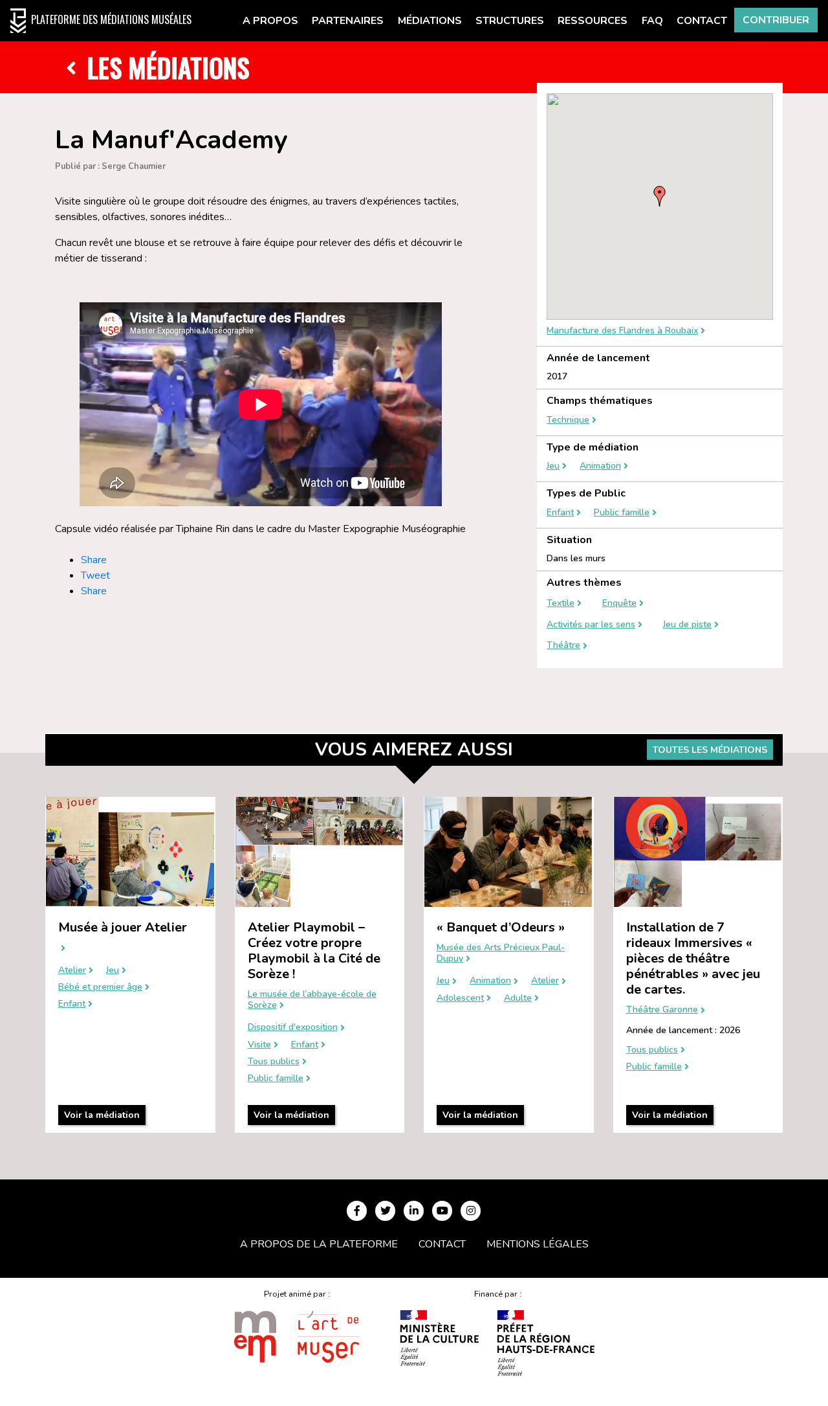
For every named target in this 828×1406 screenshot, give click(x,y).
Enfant (560, 513)
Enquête (619, 603)
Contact (702, 21)
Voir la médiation (102, 1115)
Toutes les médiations (710, 750)
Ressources (592, 21)
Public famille (621, 513)
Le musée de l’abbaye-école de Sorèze (312, 1000)
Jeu (553, 466)
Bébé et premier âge (100, 987)
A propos (270, 21)
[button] (659, 196)
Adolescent (460, 998)
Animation (600, 466)
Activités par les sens (591, 624)
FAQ (652, 21)
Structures (509, 21)
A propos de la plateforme (319, 1244)
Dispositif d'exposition (293, 1027)
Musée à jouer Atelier (122, 927)
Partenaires (348, 21)
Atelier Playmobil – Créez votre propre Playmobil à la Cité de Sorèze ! (314, 951)
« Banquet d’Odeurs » (501, 927)
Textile (560, 603)
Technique (568, 420)
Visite (259, 1045)
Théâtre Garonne (662, 1010)
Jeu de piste (687, 624)
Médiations (430, 21)
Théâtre (563, 645)
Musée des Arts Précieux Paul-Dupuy (501, 954)
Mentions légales (537, 1244)
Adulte (518, 998)
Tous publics (274, 1061)
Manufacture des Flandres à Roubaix (622, 331)
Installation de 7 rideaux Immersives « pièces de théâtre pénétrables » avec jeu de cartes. (693, 958)
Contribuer (776, 20)
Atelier (72, 970)
